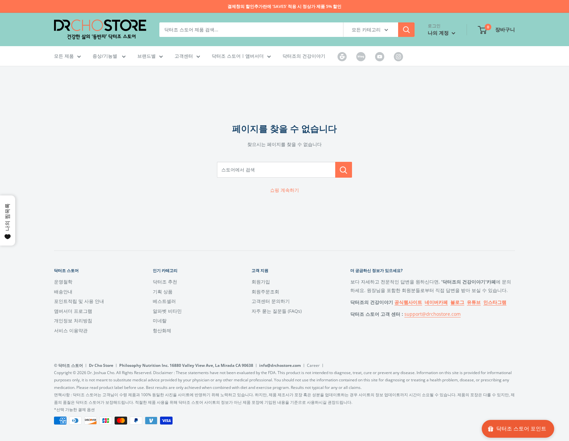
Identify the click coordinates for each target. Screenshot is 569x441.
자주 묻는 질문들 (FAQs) (277, 311)
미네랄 (160, 320)
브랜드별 (146, 56)
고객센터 (184, 56)
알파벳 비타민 (167, 311)
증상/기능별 (106, 56)
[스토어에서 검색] (343, 170)
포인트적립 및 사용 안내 (79, 301)
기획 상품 (163, 291)
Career (313, 365)
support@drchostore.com (432, 314)
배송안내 (63, 291)
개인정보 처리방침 (73, 320)
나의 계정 (439, 32)
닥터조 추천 (165, 282)
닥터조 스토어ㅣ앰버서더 (238, 56)
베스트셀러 (164, 301)
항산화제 (162, 330)
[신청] (406, 29)
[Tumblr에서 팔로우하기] (342, 56)
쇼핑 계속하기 (284, 190)
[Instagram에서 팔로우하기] (398, 56)
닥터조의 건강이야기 (304, 56)
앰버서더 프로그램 (73, 311)
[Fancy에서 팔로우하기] (361, 56)
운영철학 (63, 282)
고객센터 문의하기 (271, 301)
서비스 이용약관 (71, 330)
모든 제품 (64, 56)
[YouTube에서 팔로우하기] (379, 56)
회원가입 (261, 282)
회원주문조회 (265, 291)
